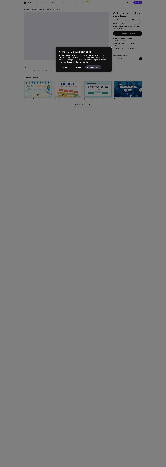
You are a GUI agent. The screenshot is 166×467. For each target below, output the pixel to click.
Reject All (78, 67)
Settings (65, 67)
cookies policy (84, 62)
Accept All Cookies (93, 67)
